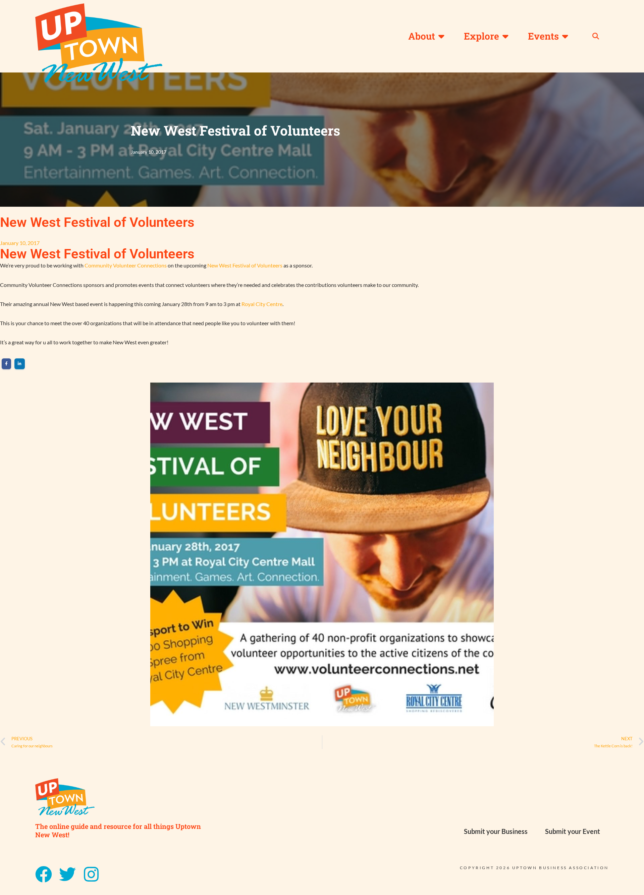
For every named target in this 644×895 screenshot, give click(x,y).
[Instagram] (91, 874)
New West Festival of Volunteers (244, 265)
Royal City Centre (261, 304)
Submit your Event (572, 831)
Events (543, 36)
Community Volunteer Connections (126, 265)
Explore (481, 36)
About (421, 36)
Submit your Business (496, 831)
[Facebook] (43, 874)
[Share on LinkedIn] (19, 363)
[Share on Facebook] (6, 363)
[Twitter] (67, 874)
